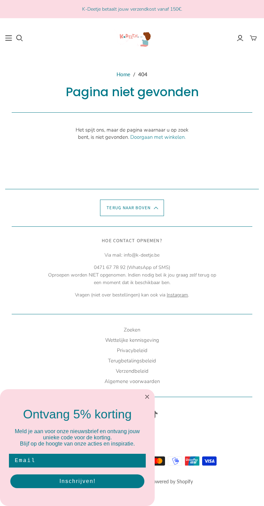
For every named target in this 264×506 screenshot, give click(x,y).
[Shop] (8, 38)
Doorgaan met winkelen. (158, 137)
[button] (132, 208)
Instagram (177, 295)
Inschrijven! (77, 481)
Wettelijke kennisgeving (132, 340)
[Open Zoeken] (19, 38)
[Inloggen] (240, 38)
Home (123, 74)
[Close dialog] (147, 397)
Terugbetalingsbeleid (132, 360)
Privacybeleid (132, 350)
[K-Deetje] (132, 37)
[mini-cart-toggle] (253, 38)
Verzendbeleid (132, 371)
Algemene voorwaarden (132, 381)
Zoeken (132, 329)
